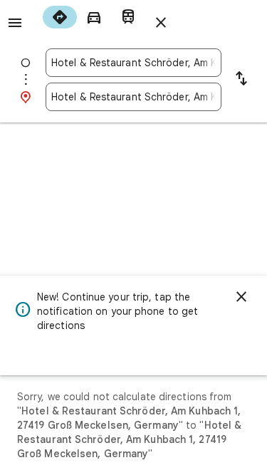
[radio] (60, 17)
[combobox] (133, 62)
